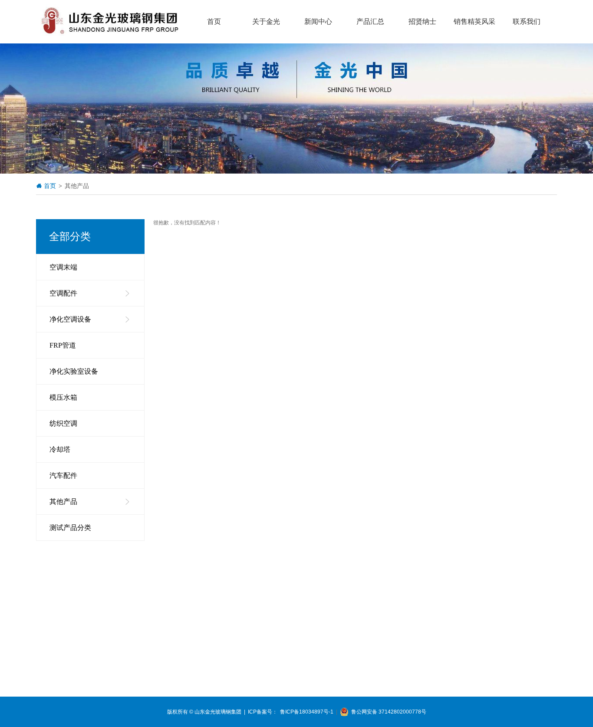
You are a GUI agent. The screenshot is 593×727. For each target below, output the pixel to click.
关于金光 (266, 21)
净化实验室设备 (73, 371)
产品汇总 (370, 21)
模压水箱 (63, 397)
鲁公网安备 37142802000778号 (387, 712)
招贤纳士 (422, 21)
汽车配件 (63, 475)
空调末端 (63, 267)
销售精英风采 (474, 21)
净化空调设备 (70, 319)
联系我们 (526, 21)
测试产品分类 (70, 527)
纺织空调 (63, 423)
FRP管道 (62, 345)
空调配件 (63, 293)
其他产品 (63, 501)
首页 (214, 21)
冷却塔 (59, 449)
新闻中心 (318, 21)
